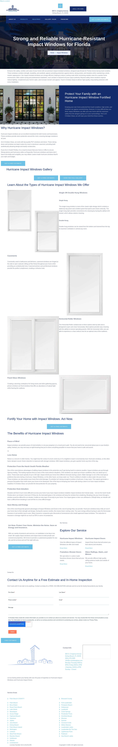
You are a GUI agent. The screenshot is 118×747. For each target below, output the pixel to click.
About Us (12, 19)
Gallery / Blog (50, 19)
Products (24, 19)
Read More (63, 548)
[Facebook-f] (9, 686)
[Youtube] (24, 686)
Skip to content (5, 1)
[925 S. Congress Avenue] (60, 6)
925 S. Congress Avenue (60, 11)
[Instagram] (14, 686)
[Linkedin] (19, 686)
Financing (64, 19)
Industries (36, 19)
